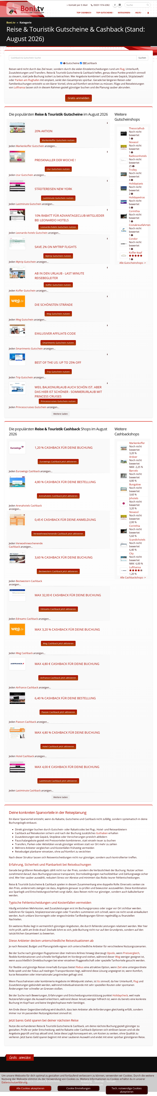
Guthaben (102, 833)
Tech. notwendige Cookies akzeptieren (127, 1090)
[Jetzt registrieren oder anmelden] (148, 13)
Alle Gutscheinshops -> (132, 263)
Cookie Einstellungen (78, 1088)
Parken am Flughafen (27, 80)
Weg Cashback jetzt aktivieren (58, 643)
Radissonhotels (138, 156)
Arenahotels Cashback (29, 505)
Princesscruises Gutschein (31, 407)
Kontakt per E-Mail (78, 5)
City (131, 553)
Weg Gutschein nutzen (58, 313)
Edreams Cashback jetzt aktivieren (58, 609)
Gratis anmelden (78, 98)
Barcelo (133, 470)
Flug (122, 69)
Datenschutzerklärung (14, 1082)
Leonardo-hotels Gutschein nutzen (58, 227)
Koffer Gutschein (26, 290)
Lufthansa (19, 87)
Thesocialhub (136, 128)
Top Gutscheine (104, 12)
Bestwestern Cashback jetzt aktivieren (58, 571)
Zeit (119, 967)
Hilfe (138, 12)
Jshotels (133, 498)
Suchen (142, 57)
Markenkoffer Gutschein (30, 146)
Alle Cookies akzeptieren (30, 1088)
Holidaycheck (120, 995)
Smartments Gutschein (29, 348)
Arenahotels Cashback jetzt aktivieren (58, 495)
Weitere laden (60, 413)
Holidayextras (137, 197)
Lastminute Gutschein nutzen (58, 198)
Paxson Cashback (26, 722)
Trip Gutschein (24, 377)
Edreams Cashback (27, 618)
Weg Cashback (24, 653)
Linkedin (119, 5)
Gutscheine (72, 63)
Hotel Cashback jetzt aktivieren (58, 746)
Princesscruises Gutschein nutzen (58, 401)
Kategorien (124, 12)
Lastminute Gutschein (28, 204)
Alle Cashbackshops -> (133, 577)
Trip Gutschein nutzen (58, 371)
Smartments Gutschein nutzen (58, 342)
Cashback (91, 63)
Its (98, 981)
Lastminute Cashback (28, 790)
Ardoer (133, 457)
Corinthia (134, 211)
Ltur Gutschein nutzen (58, 169)
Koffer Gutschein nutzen (58, 284)
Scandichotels (137, 539)
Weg (117, 956)
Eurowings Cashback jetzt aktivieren (58, 461)
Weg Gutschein (24, 319)
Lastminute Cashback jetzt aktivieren (58, 780)
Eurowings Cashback (28, 471)
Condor (133, 238)
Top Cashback (84, 12)
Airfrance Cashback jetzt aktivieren (58, 677)
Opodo (111, 953)
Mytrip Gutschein (26, 261)
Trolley (133, 169)
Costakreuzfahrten (139, 225)
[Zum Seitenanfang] (151, 1092)
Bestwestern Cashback (29, 581)
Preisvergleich (131, 953)
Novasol (133, 142)
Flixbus (80, 967)
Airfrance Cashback (27, 687)
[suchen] (148, 4)
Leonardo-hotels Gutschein (32, 232)
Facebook (115, 5)
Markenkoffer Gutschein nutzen (58, 140)
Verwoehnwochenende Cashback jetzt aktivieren (58, 533)
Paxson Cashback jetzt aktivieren (58, 712)
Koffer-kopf (135, 252)
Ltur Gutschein (24, 175)
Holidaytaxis (136, 183)
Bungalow (135, 484)
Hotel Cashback (25, 756)
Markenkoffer (137, 443)
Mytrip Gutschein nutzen (58, 255)
